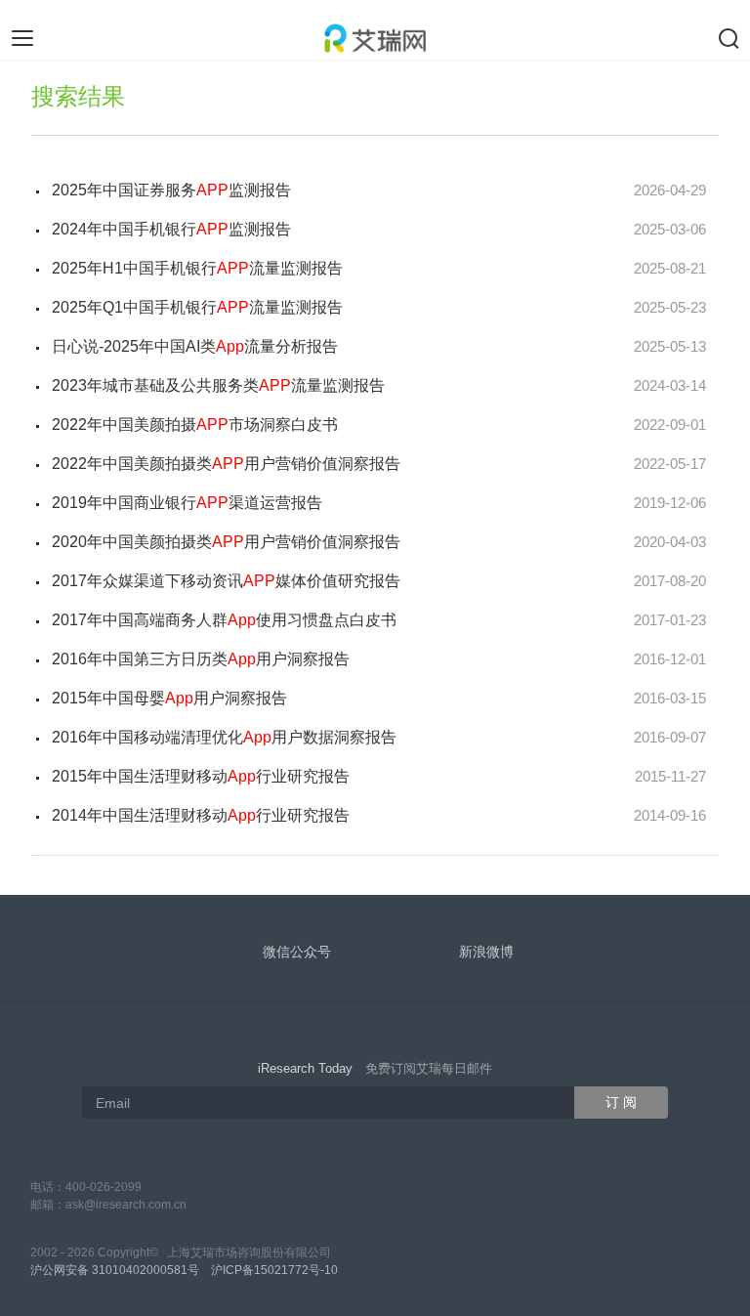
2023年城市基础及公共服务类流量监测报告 (218, 385)
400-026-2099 (103, 1187)
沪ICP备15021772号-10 (274, 1270)
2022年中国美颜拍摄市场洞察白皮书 (195, 424)
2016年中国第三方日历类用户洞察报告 (201, 659)
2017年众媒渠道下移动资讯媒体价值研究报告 (226, 581)
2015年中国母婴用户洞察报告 (169, 698)
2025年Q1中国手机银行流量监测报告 (197, 307)
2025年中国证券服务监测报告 (171, 190)
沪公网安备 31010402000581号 (114, 1270)
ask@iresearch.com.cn (126, 1204)
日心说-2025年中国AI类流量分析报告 (195, 346)
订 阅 (621, 1102)
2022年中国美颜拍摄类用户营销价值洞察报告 (226, 463)
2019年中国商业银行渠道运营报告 (187, 502)
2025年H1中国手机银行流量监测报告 (197, 268)
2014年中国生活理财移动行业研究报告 (201, 815)
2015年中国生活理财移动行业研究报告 (201, 776)
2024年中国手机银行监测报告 (171, 229)
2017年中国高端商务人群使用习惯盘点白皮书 (224, 620)
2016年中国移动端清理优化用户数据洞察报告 (224, 737)
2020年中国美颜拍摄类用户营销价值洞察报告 (226, 541)
